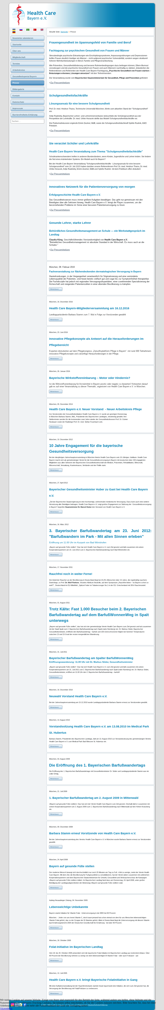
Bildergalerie (18, 89)
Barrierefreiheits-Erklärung (24, 115)
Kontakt (16, 96)
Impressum (17, 108)
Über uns (16, 51)
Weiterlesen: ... (55, 289)
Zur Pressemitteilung (60, 82)
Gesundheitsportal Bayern (24, 76)
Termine (16, 64)
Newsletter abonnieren (22, 38)
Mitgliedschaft (18, 57)
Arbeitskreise (18, 70)
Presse (15, 83)
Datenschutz (18, 102)
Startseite (16, 44)
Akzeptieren (6, 1008)
